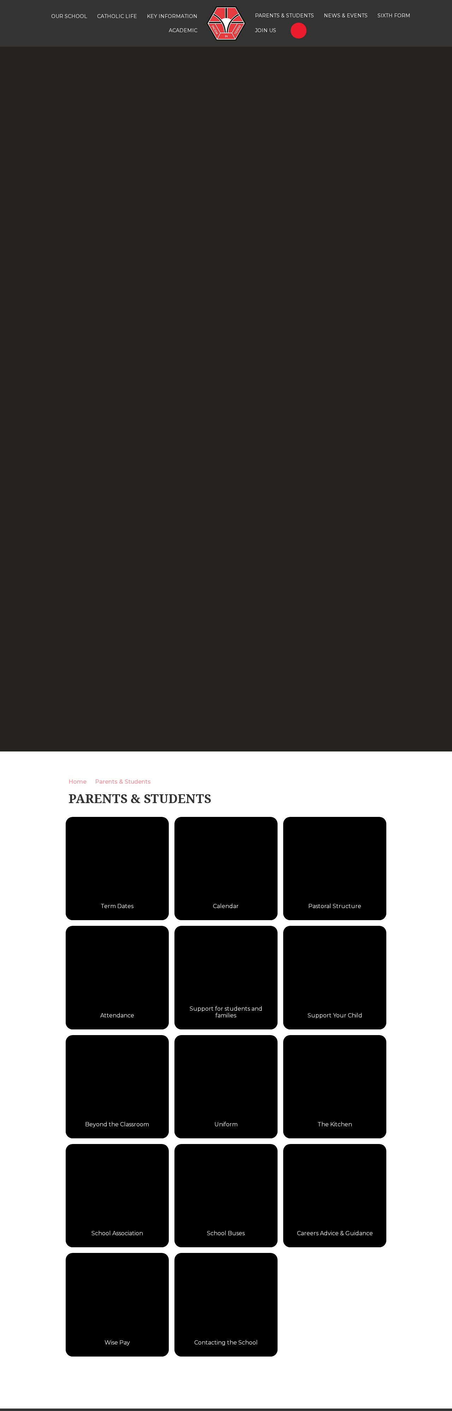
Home (78, 781)
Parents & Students (123, 781)
